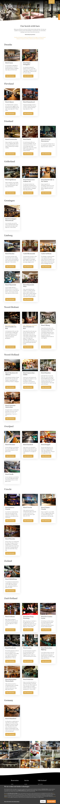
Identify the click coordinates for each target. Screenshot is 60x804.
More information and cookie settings (11, 801)
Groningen (35, 37)
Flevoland (20, 37)
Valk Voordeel (40, 784)
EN (46, 1)
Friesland (25, 37)
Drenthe (16, 37)
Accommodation (26, 7)
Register (57, 1)
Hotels (16, 7)
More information (10, 76)
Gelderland (30, 37)
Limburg (40, 37)
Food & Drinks (34, 7)
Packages (20, 7)
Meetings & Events (41, 7)
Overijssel (22, 38)
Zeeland (31, 38)
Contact (25, 784)
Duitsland (42, 38)
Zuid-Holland (36, 38)
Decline (43, 801)
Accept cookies (51, 801)
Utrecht (26, 38)
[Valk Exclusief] (8, 6)
